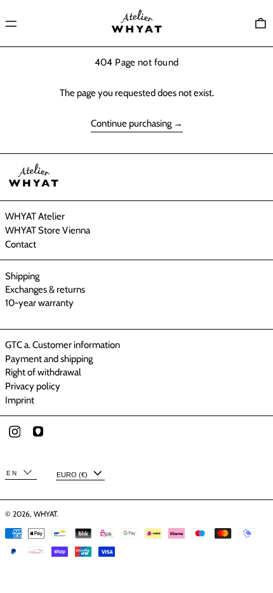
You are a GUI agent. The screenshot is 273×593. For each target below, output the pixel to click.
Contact (20, 244)
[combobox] (21, 474)
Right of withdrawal (43, 372)
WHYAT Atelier (35, 216)
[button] (261, 23)
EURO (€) (73, 474)
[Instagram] (35, 437)
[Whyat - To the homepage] (136, 23)
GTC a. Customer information (62, 345)
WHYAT (45, 514)
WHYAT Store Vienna (47, 230)
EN (12, 473)
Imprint (19, 400)
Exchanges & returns (45, 289)
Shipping (22, 276)
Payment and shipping (49, 359)
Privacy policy (32, 386)
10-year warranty (39, 303)
